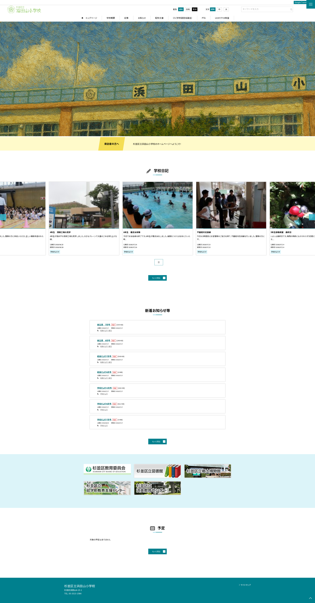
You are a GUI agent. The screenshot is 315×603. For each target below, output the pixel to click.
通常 (181, 9)
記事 (126, 17)
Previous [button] (3, 217)
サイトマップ (246, 584)
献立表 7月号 (104, 324)
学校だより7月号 (104, 419)
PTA (203, 17)
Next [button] (312, 217)
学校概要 (111, 17)
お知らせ (142, 17)
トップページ (91, 17)
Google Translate (302, 2)
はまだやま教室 (222, 17)
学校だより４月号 (104, 387)
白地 (188, 9)
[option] (157, 79)
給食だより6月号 (104, 372)
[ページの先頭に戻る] (310, 598)
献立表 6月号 (104, 340)
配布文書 (159, 17)
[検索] (291, 9)
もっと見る (156, 278)
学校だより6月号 (104, 403)
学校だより (104, 394)
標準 (213, 9)
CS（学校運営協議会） (182, 17)
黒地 (195, 9)
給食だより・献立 (106, 330)
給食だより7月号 (104, 356)
